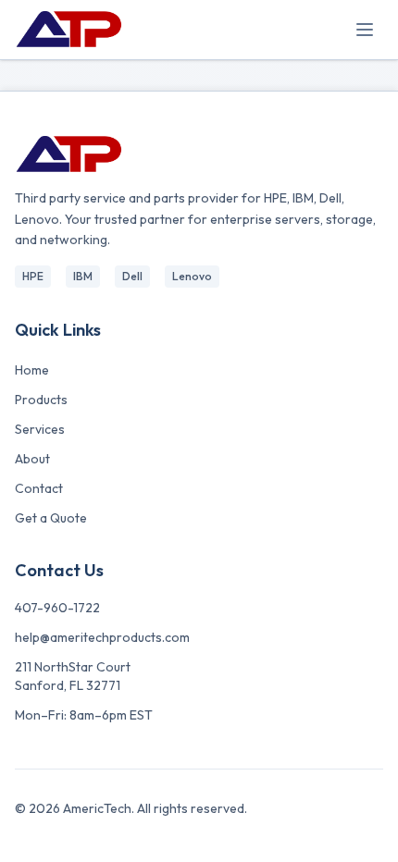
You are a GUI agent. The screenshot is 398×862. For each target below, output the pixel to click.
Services (40, 429)
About (32, 458)
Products (41, 399)
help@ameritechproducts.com (102, 637)
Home (32, 370)
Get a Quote (51, 518)
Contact (39, 488)
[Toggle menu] (364, 29)
